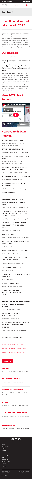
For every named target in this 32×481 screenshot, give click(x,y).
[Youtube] (16, 439)
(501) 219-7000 (8, 1)
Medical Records (5, 463)
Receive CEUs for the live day (12, 389)
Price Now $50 (7, 368)
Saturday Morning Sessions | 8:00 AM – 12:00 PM (14, 348)
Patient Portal (4, 453)
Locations (27, 1)
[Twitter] (19, 439)
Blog (3, 457)
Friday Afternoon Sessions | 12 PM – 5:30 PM (13, 341)
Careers (3, 444)
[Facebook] (12, 439)
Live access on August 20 (11, 379)
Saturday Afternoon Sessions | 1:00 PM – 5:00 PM (14, 352)
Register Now (7, 361)
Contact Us (4, 466)
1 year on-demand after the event (14, 413)
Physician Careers (5, 446)
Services (3, 448)
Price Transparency (6, 461)
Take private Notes (8, 425)
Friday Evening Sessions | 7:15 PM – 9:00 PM (13, 344)
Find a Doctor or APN (6, 452)
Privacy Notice (5, 459)
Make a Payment (5, 465)
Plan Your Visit (5, 455)
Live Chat (5, 402)
